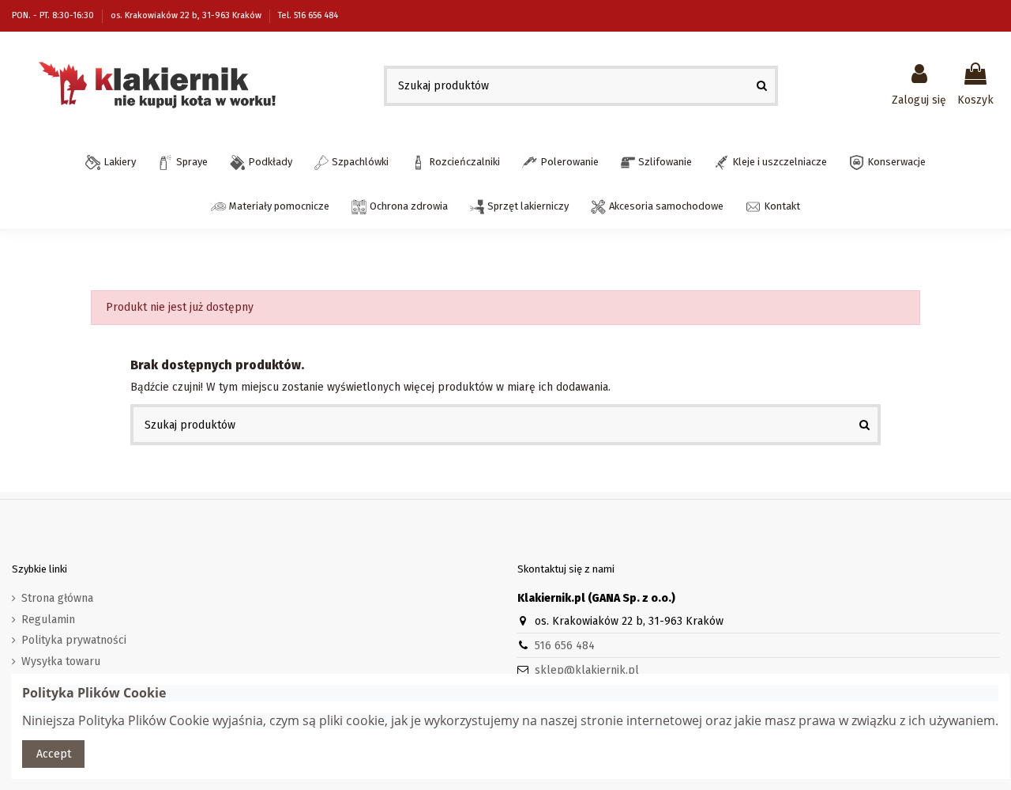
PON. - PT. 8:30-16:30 (54, 15)
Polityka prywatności (73, 640)
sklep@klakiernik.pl (587, 670)
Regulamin (48, 619)
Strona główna (57, 598)
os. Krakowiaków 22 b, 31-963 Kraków (187, 15)
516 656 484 (565, 645)
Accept (53, 754)
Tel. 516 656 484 (308, 15)
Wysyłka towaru (60, 661)
